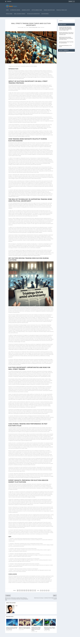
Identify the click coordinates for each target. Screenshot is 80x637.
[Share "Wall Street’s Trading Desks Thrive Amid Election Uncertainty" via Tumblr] (22, 590)
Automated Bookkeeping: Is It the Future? (65, 46)
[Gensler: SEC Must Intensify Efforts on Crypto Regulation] (24, 622)
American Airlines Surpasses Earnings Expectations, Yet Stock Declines (11, 628)
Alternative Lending (15, 10)
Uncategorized (45, 13)
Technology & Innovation (33, 13)
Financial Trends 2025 (61, 10)
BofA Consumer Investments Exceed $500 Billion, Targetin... (22, 1)
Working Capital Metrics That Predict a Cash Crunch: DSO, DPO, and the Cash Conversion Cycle (66, 33)
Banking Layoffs (26, 10)
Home (7, 10)
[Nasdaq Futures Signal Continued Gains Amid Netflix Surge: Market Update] (37, 622)
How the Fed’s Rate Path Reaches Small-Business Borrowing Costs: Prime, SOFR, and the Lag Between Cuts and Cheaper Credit (65, 28)
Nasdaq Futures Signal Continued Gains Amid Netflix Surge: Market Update (36, 629)
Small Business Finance (19, 13)
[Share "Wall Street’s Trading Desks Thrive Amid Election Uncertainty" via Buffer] (28, 590)
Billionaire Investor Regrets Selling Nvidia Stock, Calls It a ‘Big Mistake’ (49, 628)
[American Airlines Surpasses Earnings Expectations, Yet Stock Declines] (12, 622)
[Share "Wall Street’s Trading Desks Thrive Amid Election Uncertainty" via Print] (35, 590)
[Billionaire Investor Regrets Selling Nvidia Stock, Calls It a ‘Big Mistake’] (50, 622)
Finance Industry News (49, 10)
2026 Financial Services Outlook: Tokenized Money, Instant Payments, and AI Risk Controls (66, 38)
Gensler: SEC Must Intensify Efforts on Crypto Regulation (24, 628)
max (22, 27)
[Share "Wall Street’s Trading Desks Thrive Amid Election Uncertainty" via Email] (33, 590)
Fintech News (9, 13)
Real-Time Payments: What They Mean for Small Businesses (66, 42)
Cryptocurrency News (37, 10)
